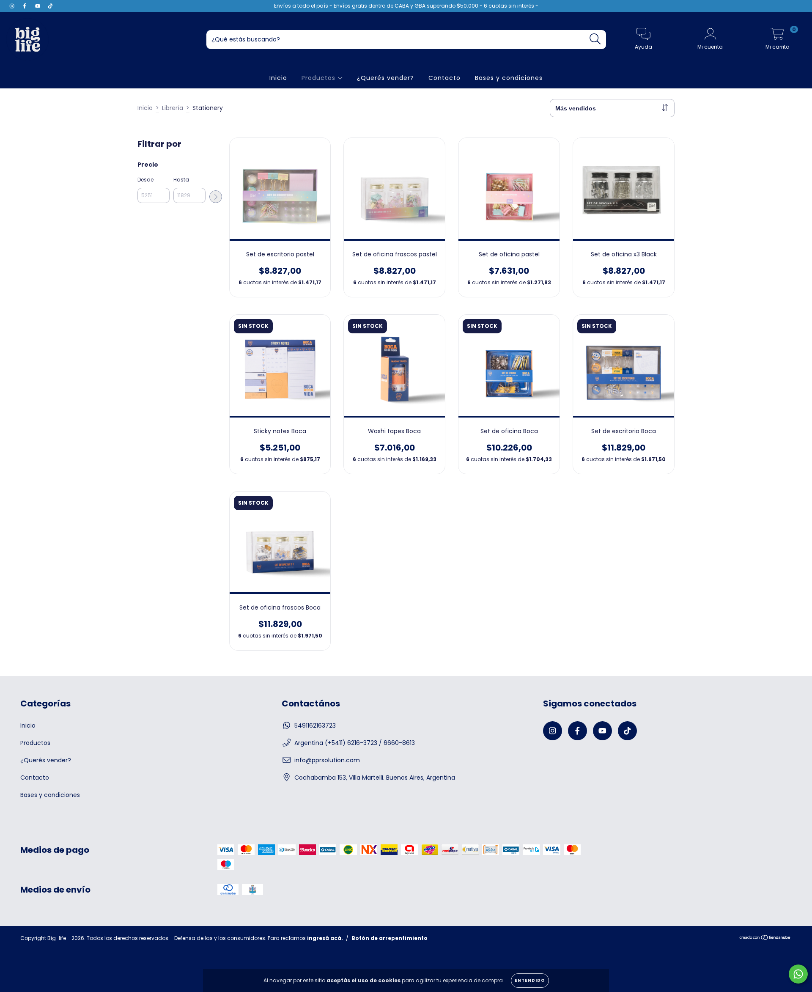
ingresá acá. (325, 938)
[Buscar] (595, 39)
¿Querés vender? (385, 78)
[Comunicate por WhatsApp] (798, 974)
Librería (172, 108)
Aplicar (215, 196)
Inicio (278, 78)
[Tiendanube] (765, 938)
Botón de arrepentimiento (389, 938)
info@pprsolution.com (327, 760)
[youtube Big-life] (38, 6)
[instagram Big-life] (12, 6)
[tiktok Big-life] (50, 6)
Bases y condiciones (509, 78)
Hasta (181, 179)
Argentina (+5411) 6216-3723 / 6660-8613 (354, 743)
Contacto (444, 78)
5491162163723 (315, 725)
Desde (145, 179)
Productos (319, 78)
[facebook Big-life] (25, 6)
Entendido (530, 980)
